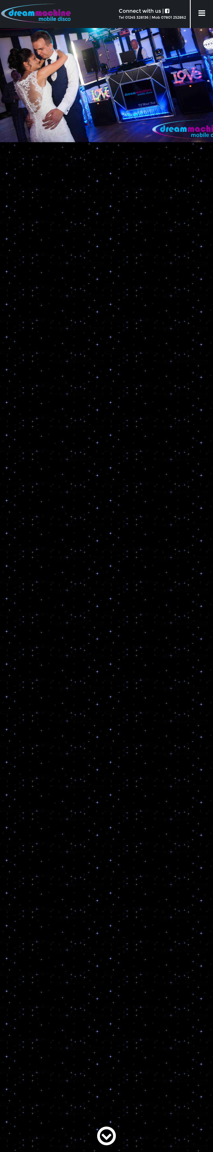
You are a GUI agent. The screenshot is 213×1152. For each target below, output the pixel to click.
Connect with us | (142, 10)
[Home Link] (36, 16)
